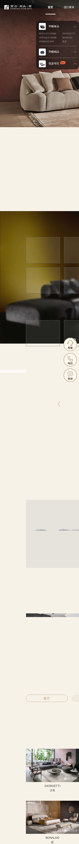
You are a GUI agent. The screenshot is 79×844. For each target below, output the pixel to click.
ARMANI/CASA (46, 41)
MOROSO (67, 37)
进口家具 (69, 7)
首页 (50, 7)
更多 (64, 41)
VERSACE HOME (48, 37)
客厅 (47, 698)
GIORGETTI (68, 33)
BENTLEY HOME (47, 33)
